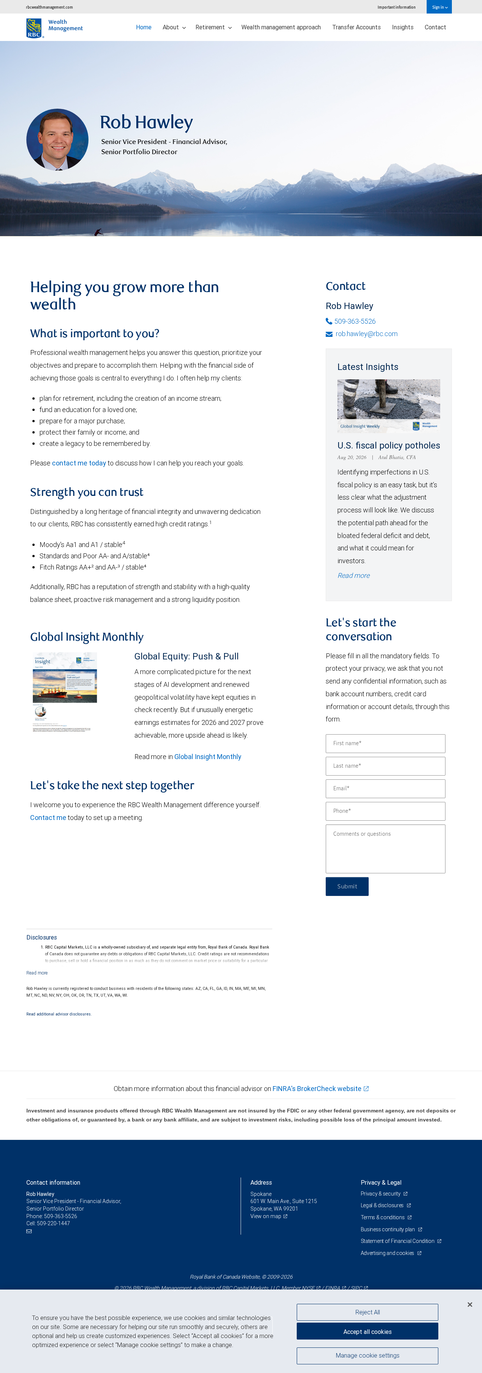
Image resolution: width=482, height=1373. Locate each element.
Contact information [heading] (53, 1182)
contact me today (79, 463)
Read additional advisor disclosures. (59, 1014)
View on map (265, 1216)
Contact (435, 27)
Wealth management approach (281, 27)
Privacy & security (381, 1193)
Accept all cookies (367, 1331)
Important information (397, 7)
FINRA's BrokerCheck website (317, 1088)
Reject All (367, 1312)
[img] (241, 138)
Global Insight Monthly (207, 756)
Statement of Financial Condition (398, 1241)
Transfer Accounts (356, 27)
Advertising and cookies (388, 1253)
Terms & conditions (383, 1217)
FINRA (332, 1288)
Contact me (48, 817)
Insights (402, 27)
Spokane (261, 1194)
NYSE (308, 1288)
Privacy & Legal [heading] (381, 1182)
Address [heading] (261, 1182)
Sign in (438, 7)
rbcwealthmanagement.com (49, 7)
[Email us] (30, 1231)
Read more (353, 575)
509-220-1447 (53, 1223)
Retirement (210, 27)
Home (143, 27)
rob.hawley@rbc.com (366, 333)
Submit (347, 887)
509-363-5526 (355, 321)
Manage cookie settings (368, 1355)
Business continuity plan (388, 1229)
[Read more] (37, 973)
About (171, 27)
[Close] (470, 1304)
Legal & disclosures (383, 1205)
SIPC (356, 1288)
